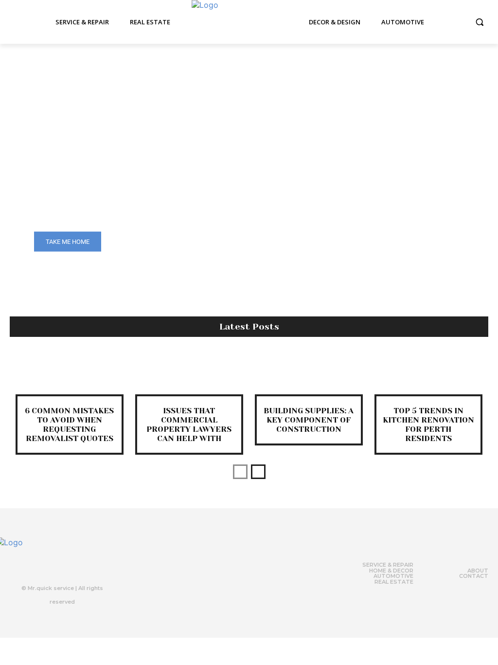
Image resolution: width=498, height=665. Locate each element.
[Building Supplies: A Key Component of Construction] (309, 373)
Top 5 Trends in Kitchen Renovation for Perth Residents (428, 424)
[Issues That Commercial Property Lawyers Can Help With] (189, 373)
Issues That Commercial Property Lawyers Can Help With (188, 424)
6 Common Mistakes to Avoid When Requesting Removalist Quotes (69, 424)
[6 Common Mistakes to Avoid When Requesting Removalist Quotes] (69, 373)
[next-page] (258, 471)
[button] (479, 22)
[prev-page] (240, 471)
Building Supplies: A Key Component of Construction (309, 420)
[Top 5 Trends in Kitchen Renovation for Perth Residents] (428, 373)
